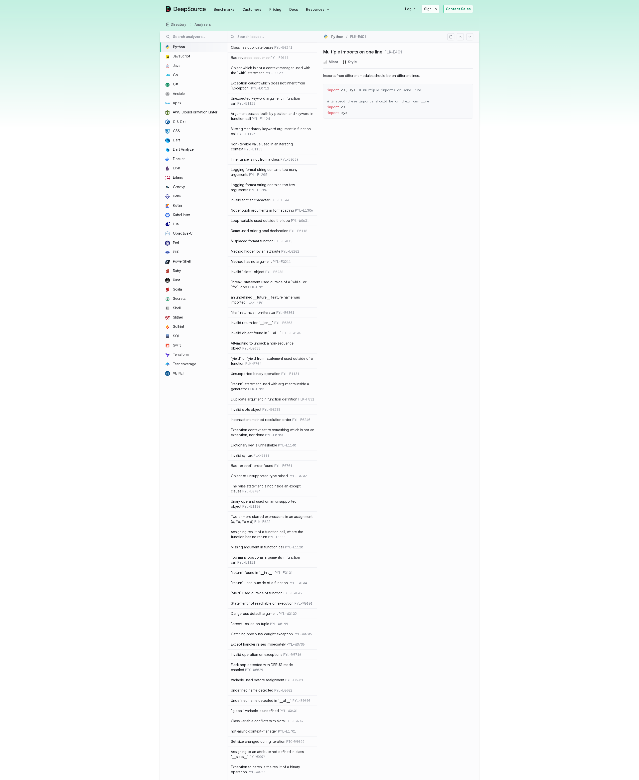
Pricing (275, 9)
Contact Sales (458, 9)
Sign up (430, 9)
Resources (315, 9)
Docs (293, 9)
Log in (410, 9)
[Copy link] (451, 36)
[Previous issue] (460, 36)
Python (337, 36)
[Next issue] (470, 36)
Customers (251, 9)
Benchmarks (224, 9)
